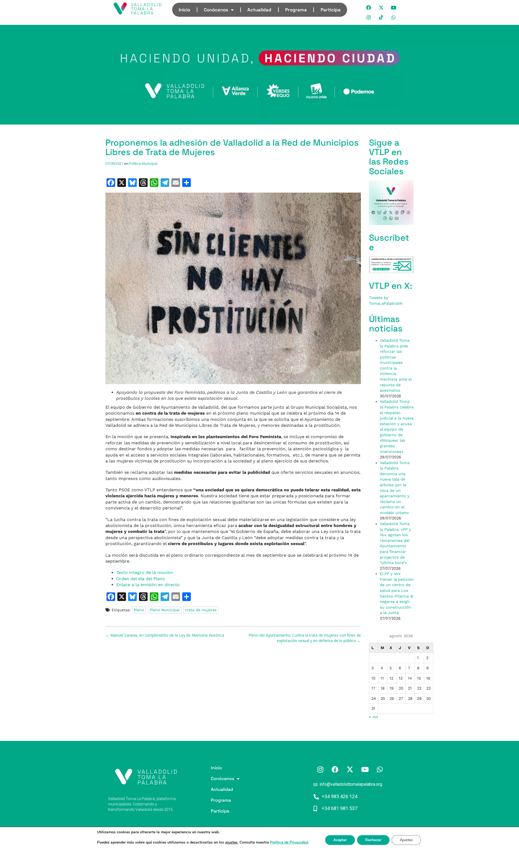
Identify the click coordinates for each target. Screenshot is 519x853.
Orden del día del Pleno (140, 578)
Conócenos (216, 10)
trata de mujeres (201, 610)
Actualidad (259, 10)
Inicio (184, 10)
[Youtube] (394, 7)
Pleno (139, 610)
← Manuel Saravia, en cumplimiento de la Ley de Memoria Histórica (164, 635)
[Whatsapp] (394, 17)
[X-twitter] (381, 7)
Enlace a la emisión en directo (148, 584)
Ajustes (406, 839)
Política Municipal (143, 163)
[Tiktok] (381, 17)
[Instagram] (369, 17)
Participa (331, 10)
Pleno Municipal (164, 610)
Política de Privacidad (289, 842)
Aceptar (340, 839)
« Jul (373, 716)
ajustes (231, 842)
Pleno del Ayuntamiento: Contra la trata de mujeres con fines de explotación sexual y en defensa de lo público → (304, 638)
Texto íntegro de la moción (144, 572)
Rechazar (373, 839)
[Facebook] (369, 7)
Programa (296, 10)
